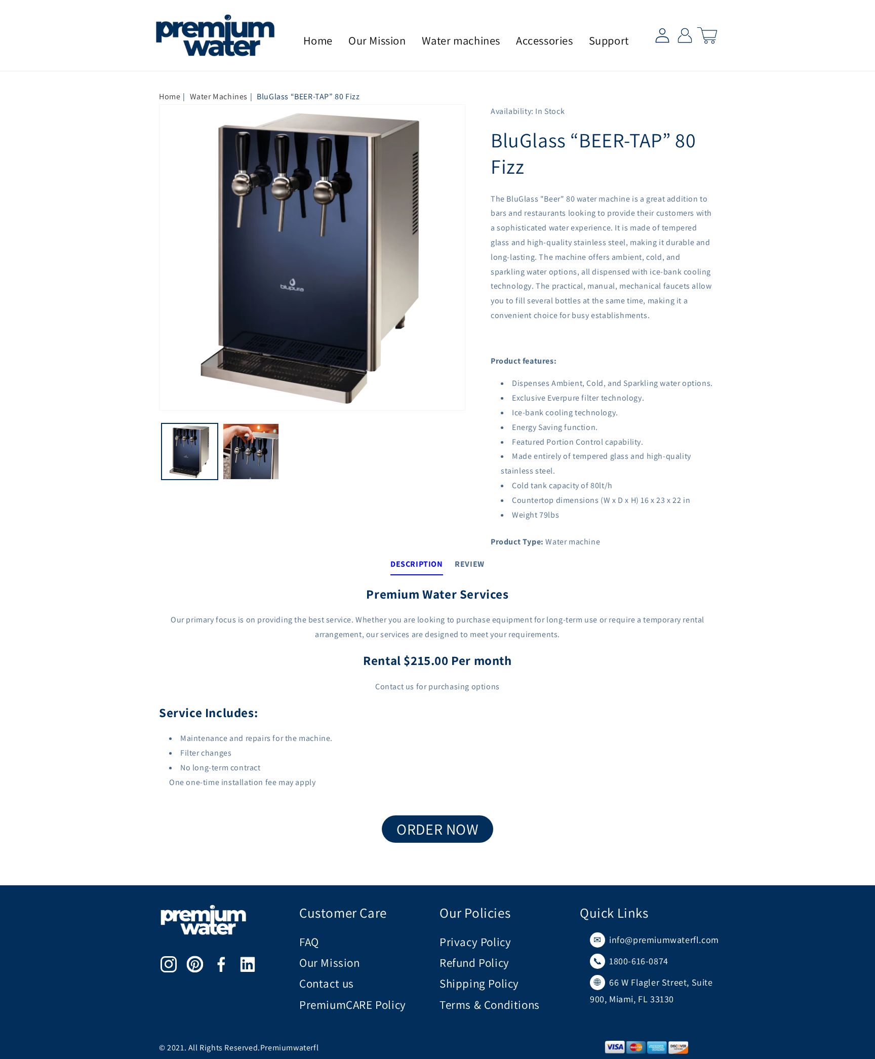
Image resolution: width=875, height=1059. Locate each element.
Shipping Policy (479, 983)
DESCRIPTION (416, 564)
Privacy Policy (475, 942)
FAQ (309, 942)
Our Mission (329, 962)
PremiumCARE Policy (352, 1004)
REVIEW (470, 564)
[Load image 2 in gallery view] (251, 451)
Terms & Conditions (490, 1004)
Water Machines (219, 96)
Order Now (437, 829)
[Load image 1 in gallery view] (190, 451)
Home (169, 96)
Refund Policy (474, 962)
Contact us (326, 983)
